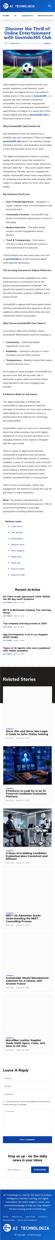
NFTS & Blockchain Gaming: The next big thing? (27, 611)
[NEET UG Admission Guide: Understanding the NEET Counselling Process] (27, 890)
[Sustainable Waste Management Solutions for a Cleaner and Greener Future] (27, 952)
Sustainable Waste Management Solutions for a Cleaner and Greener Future (27, 980)
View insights (17, 550)
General (47, 43)
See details (16, 532)
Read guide (17, 538)
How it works (17, 568)
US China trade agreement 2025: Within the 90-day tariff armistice (26, 598)
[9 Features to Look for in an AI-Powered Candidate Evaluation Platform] (27, 765)
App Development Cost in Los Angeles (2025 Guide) (25, 635)
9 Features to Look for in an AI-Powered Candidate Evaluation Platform (26, 793)
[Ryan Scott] (6, 43)
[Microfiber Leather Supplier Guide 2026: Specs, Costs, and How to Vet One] (27, 1015)
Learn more (17, 526)
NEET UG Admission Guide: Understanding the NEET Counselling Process (23, 918)
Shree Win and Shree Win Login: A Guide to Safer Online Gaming (27, 733)
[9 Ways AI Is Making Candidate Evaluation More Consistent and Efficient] (27, 828)
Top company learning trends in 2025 (25, 623)
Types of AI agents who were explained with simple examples (26, 649)
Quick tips (16, 562)
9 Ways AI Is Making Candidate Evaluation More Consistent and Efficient (27, 856)
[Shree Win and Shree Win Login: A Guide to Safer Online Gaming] (27, 706)
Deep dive (16, 556)
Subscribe (40, 1170)
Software (7, 602)
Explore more (17, 544)
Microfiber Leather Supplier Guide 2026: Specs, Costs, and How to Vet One (25, 1043)
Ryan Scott (16, 43)
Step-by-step (18, 574)
